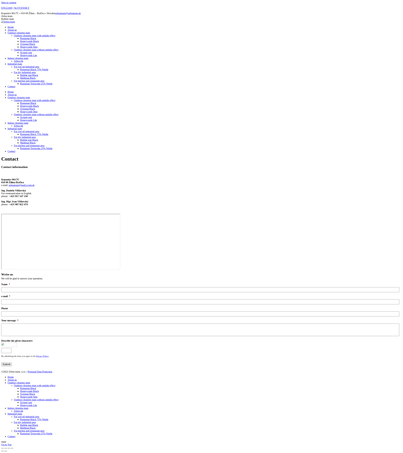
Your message (9, 320)
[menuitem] (11, 27)
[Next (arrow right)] (5, 451)
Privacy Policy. (42, 356)
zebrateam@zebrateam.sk (68, 13)
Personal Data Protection (40, 371)
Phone (4, 308)
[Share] (5, 448)
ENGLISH (6, 8)
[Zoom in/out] (12, 448)
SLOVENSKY (21, 8)
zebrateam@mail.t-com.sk (21, 185)
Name (5, 284)
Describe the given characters (17, 340)
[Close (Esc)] (2, 448)
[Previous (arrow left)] (2, 451)
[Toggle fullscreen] (9, 448)
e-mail (5, 296)
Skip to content (8, 2)
